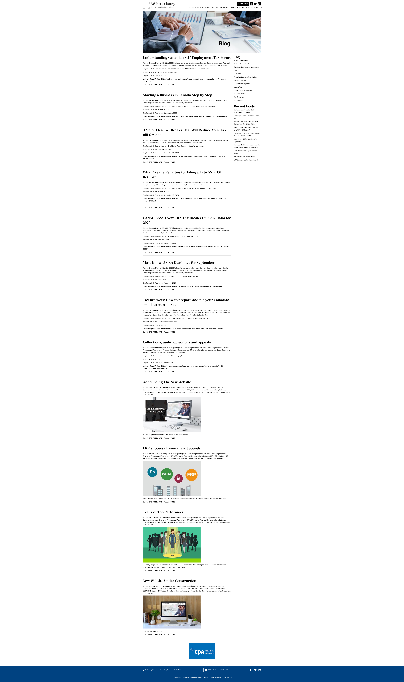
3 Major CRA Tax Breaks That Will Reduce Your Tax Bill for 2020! (184, 132)
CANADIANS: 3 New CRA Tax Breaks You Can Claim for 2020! (187, 220)
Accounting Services (191, 63)
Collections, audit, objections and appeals (177, 342)
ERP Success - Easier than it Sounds (172, 448)
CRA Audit (156, 230)
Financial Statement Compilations (174, 230)
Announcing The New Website (167, 381)
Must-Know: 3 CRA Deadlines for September (179, 262)
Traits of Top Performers (163, 512)
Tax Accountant (198, 65)
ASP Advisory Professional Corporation (200, 677)
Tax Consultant (210, 65)
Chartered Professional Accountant (172, 390)
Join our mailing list (218, 670)
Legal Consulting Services (181, 65)
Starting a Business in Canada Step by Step (177, 94)
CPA (188, 390)
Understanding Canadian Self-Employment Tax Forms (187, 57)
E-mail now (243, 4)
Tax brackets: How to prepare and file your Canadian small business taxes (186, 302)
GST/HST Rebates (213, 182)
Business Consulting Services (211, 63)
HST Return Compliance (196, 230)
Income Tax (166, 65)
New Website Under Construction (169, 580)
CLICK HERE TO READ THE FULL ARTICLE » (159, 85)
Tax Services (222, 65)
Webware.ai (228, 677)
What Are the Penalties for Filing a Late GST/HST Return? (182, 175)
